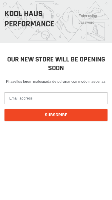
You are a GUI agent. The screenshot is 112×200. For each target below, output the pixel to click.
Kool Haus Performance (29, 19)
